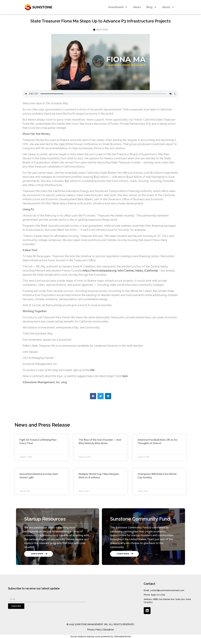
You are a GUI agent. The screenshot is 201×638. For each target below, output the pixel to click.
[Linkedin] (147, 610)
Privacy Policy (94, 629)
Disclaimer (108, 629)
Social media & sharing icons (85, 636)
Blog (149, 7)
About (166, 7)
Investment (116, 7)
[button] (93, 396)
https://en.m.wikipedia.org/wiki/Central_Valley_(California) (120, 270)
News (137, 7)
